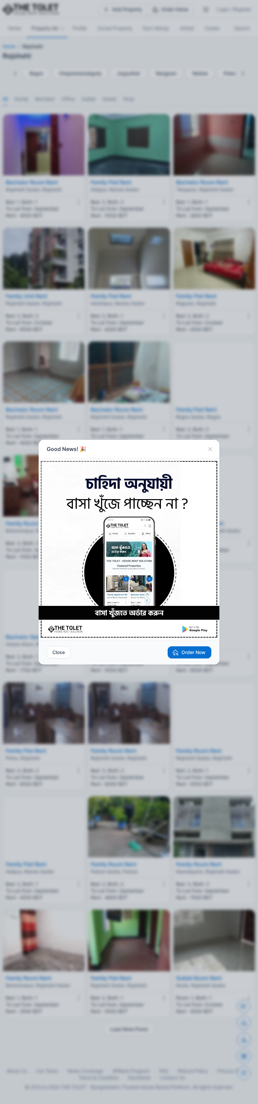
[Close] (210, 449)
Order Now (193, 652)
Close (58, 652)
